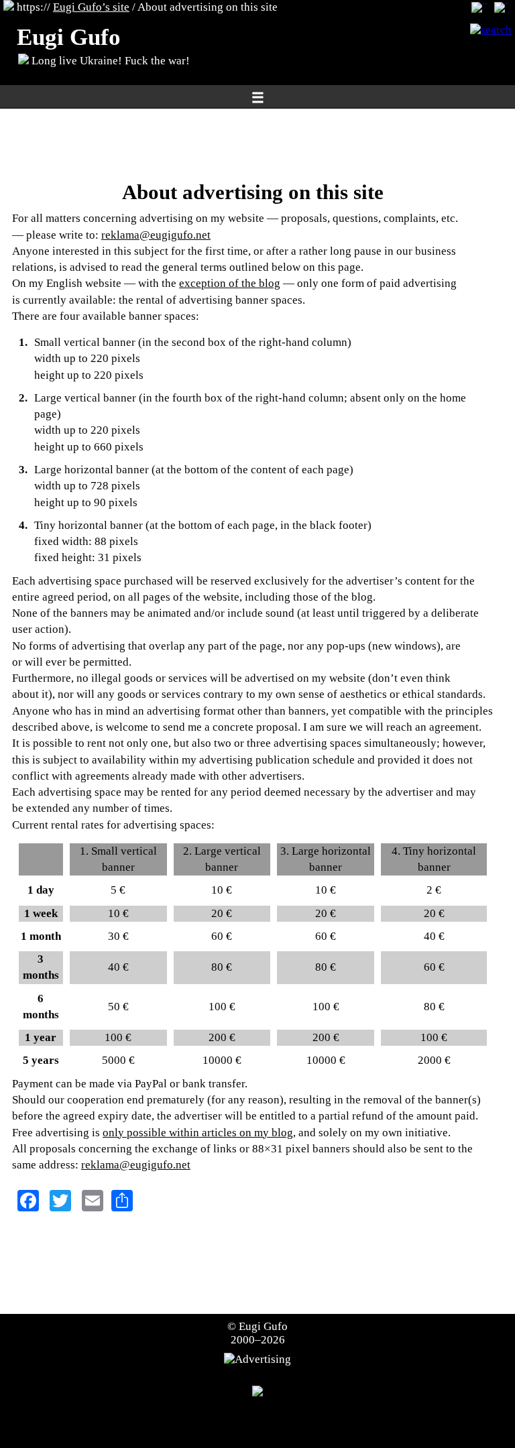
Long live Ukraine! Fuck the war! (109, 60)
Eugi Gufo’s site (91, 7)
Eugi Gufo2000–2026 (259, 1333)
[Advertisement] (253, 144)
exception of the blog (229, 283)
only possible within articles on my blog (198, 1132)
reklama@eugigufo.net (156, 235)
